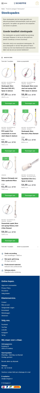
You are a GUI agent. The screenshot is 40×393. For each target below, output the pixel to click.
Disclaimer (4, 291)
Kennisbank (5, 310)
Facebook (4, 324)
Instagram (4, 332)
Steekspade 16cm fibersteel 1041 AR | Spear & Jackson (7, 88)
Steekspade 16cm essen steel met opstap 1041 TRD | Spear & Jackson (29, 88)
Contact (3, 302)
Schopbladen (31, 176)
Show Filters (8, 57)
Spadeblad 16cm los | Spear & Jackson (28, 180)
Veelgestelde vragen (7, 307)
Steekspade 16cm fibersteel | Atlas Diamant (29, 132)
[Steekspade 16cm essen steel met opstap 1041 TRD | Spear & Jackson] (30, 72)
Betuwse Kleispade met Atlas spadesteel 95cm (9, 179)
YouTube (4, 327)
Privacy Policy (6, 288)
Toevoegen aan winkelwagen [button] (10, 104)
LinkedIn (4, 330)
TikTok (3, 335)
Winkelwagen (5, 313)
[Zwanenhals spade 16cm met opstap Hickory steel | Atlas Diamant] (10, 209)
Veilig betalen (5, 293)
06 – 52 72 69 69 (6, 368)
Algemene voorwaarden (9, 285)
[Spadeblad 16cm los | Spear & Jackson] (30, 164)
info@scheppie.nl (6, 378)
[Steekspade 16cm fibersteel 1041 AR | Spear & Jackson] (10, 72)
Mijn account (5, 305)
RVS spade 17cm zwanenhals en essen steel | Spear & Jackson (9, 133)
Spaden (9, 83)
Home (3, 9)
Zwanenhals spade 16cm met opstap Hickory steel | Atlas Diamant (9, 226)
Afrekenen (4, 315)
